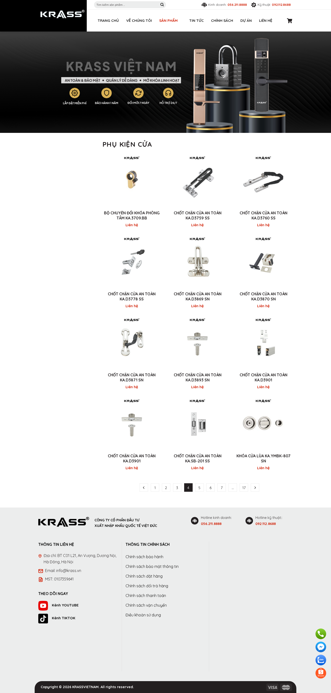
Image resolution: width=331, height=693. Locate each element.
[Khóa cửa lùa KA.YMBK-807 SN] (263, 423)
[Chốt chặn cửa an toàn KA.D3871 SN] (131, 342)
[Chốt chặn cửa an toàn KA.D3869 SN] (197, 261)
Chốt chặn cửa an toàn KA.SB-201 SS (197, 458)
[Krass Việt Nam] (62, 14)
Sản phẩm (168, 20)
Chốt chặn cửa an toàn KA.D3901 (263, 377)
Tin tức (196, 20)
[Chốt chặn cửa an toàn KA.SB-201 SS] (197, 423)
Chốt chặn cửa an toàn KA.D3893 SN (197, 377)
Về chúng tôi (139, 20)
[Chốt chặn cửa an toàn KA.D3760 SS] (263, 180)
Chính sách (222, 20)
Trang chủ (108, 20)
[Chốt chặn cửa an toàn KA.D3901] (263, 342)
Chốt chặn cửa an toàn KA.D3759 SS (197, 215)
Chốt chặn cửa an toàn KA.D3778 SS (132, 296)
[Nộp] (162, 4)
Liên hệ (265, 20)
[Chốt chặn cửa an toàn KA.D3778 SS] (131, 261)
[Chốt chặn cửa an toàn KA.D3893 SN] (197, 342)
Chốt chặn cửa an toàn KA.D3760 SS (263, 215)
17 (244, 487)
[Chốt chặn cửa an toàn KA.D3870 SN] (263, 261)
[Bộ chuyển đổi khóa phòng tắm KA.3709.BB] (131, 180)
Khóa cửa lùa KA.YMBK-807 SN (263, 458)
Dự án (246, 20)
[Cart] (290, 20)
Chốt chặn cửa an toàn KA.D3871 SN (132, 377)
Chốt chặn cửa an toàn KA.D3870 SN (263, 296)
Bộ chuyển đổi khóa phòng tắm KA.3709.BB (132, 215)
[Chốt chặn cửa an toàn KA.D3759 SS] (197, 180)
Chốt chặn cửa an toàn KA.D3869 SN (197, 296)
